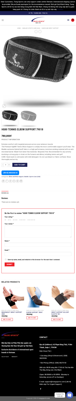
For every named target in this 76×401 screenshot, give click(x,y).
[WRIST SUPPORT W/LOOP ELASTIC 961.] (63, 297)
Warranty (15, 356)
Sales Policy (5, 356)
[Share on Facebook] (7, 181)
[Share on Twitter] (10, 181)
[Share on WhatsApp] (3, 181)
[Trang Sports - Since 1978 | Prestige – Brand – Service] (38, 20)
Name (7, 241)
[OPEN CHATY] (69, 395)
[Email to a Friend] (14, 181)
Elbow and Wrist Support (50, 28)
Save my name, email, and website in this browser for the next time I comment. (34, 260)
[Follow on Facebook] (40, 389)
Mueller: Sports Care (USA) (31, 28)
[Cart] (72, 20)
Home (19, 28)
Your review (9, 224)
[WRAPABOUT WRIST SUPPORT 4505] (13, 297)
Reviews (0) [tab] (5, 193)
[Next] (70, 71)
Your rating (9, 217)
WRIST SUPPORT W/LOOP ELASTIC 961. (60, 313)
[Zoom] (4, 106)
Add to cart (19, 165)
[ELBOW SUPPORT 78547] (37, 297)
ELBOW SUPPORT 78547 (34, 312)
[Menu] (2, 20)
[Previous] (5, 71)
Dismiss (60, 9)
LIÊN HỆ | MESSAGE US (10, 173)
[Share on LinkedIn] (21, 181)
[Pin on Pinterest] (17, 181)
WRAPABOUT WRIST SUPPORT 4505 (11, 313)
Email (7, 250)
